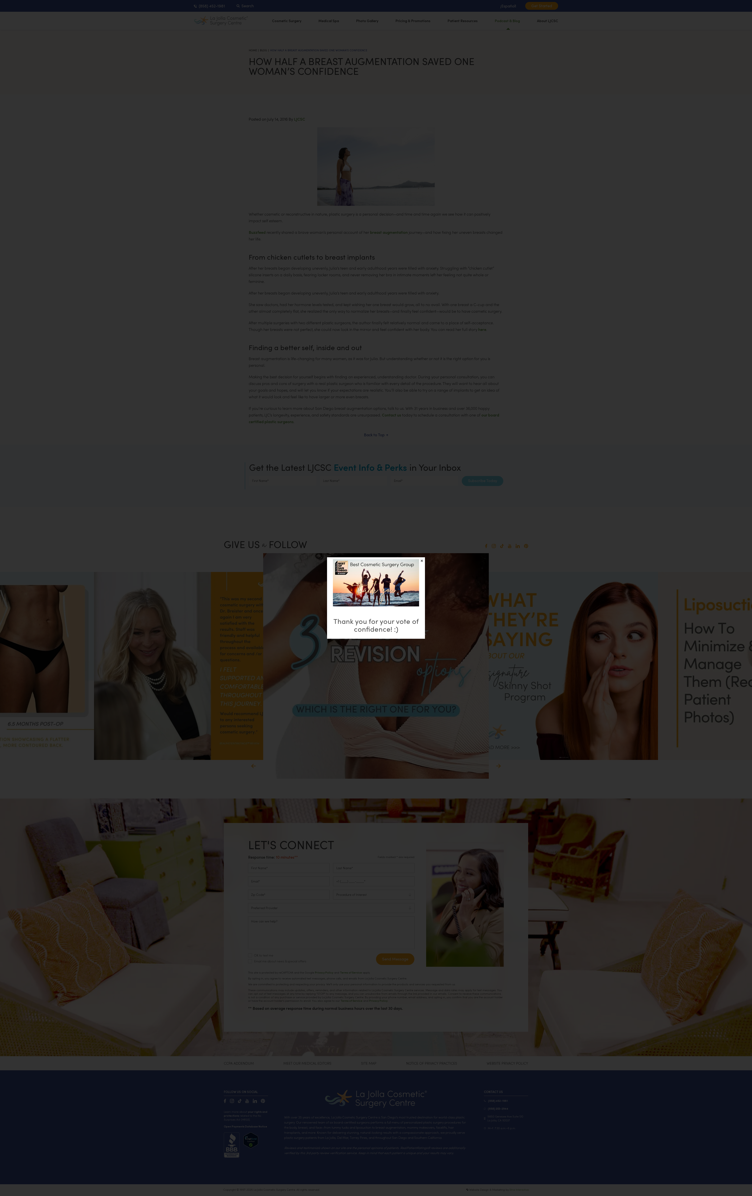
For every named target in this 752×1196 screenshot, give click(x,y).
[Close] (422, 561)
